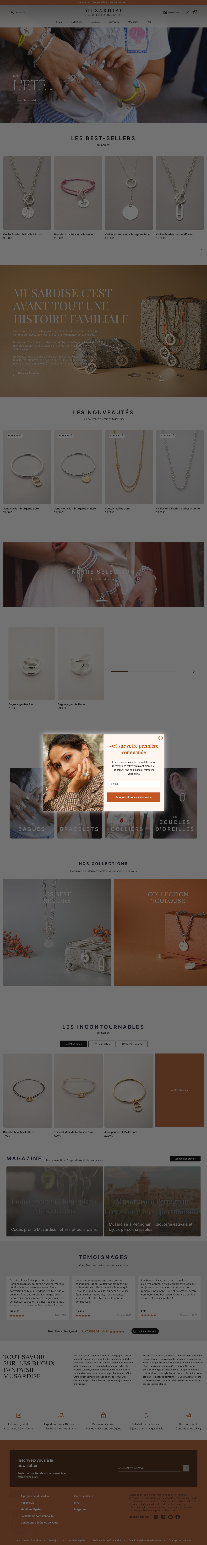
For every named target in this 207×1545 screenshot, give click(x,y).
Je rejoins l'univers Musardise (134, 797)
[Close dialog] (161, 738)
